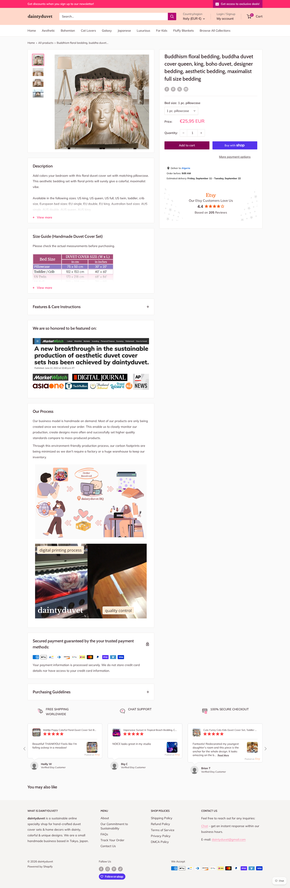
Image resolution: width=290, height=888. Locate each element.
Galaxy (107, 30)
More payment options (235, 157)
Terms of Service (162, 830)
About (105, 818)
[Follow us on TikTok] (120, 868)
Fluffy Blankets (183, 30)
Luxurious (143, 30)
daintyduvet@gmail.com (229, 839)
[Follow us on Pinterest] (114, 868)
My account (225, 18)
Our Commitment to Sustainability (114, 826)
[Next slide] (265, 748)
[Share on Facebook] (166, 89)
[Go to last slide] (24, 748)
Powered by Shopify (40, 866)
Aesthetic (48, 30)
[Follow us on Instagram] (107, 868)
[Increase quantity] (201, 132)
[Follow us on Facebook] (101, 868)
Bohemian (68, 30)
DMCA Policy (160, 842)
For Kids (161, 30)
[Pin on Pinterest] (173, 89)
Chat (204, 826)
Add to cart (187, 145)
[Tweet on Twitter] (179, 89)
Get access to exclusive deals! (240, 4)
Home (32, 30)
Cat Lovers (88, 30)
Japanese (124, 30)
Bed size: (182, 103)
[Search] (172, 16)
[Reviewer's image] (92, 750)
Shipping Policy (161, 818)
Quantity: (171, 133)
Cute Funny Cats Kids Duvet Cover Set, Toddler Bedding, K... (230, 730)
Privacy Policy (161, 836)
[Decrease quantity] (183, 132)
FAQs (104, 834)
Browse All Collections (215, 30)
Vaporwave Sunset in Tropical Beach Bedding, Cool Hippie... (150, 730)
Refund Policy (160, 824)
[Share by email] (186, 89)
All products (45, 42)
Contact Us (108, 846)
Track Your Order (112, 840)
